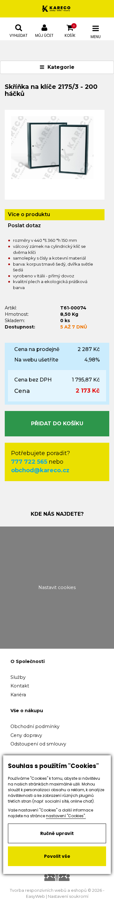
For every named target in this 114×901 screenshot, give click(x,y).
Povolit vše (57, 856)
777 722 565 (29, 461)
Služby (18, 677)
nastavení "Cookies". (66, 815)
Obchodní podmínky (35, 726)
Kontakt (19, 686)
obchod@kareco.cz (40, 470)
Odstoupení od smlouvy (38, 744)
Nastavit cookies (57, 587)
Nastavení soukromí (68, 896)
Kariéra (18, 695)
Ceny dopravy (26, 735)
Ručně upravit (57, 833)
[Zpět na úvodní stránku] (57, 8)
